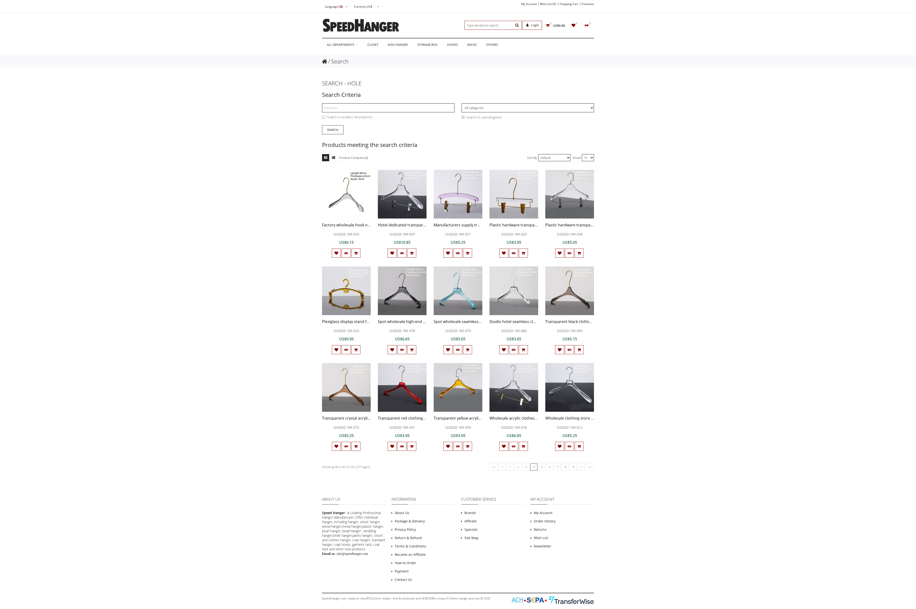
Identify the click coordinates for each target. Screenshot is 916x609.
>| (589, 467)
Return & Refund (408, 538)
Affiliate (470, 521)
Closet (372, 44)
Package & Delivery (410, 521)
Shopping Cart (568, 4)
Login (534, 25)
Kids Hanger (398, 44)
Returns (540, 529)
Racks (472, 44)
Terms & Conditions (410, 546)
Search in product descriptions (350, 117)
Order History (545, 521)
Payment (402, 571)
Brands (470, 512)
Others (492, 44)
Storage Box (427, 44)
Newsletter (542, 546)
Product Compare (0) (353, 158)
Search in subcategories (484, 117)
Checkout (588, 4)
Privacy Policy (405, 529)
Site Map (471, 538)
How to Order (405, 563)
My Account (529, 4)
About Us (402, 512)
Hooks (452, 44)
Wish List (541, 538)
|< (493, 467)
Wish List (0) (548, 4)
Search (340, 61)
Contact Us (403, 579)
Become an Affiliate (410, 554)
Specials (471, 529)
